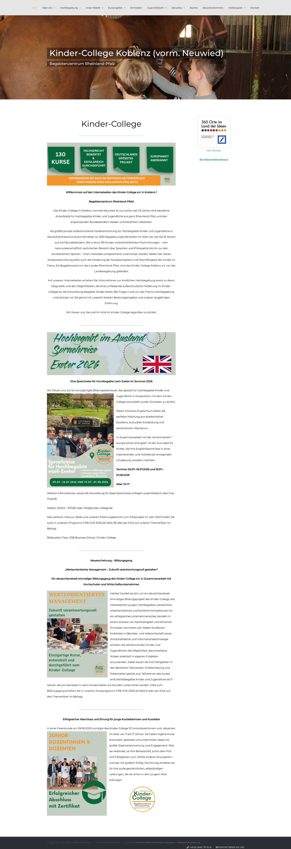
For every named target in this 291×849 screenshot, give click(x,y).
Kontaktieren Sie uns (231, 847)
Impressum (169, 842)
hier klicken (214, 150)
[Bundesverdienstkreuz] (214, 117)
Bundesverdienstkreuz (214, 159)
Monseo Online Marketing (149, 842)
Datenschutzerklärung (188, 842)
